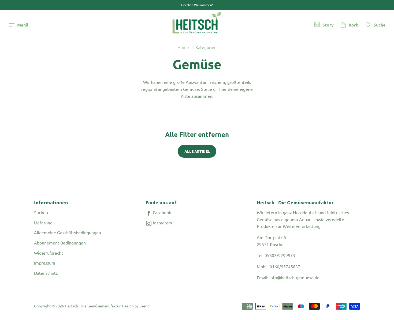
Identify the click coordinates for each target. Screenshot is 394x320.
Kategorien (206, 47)
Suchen (41, 212)
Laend (144, 305)
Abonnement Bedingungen (60, 242)
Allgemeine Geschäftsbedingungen (67, 232)
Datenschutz (46, 273)
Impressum (44, 262)
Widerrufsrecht (48, 252)
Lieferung (43, 222)
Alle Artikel (197, 151)
